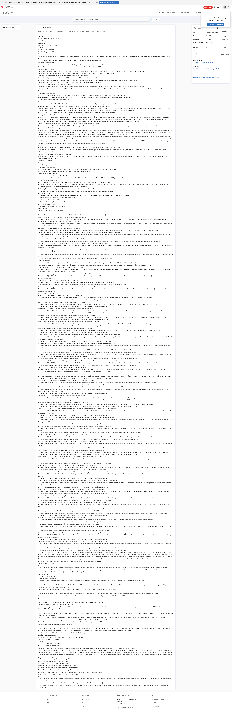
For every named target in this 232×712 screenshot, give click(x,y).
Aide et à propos (87, 699)
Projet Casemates (87, 703)
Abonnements (51, 699)
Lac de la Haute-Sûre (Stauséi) (205, 62)
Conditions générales (158, 699)
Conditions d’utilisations (158, 703)
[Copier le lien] (201, 66)
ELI (83, 706)
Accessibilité (155, 706)
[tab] (225, 29)
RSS (48, 703)
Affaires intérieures (201, 54)
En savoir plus (93, 2)
